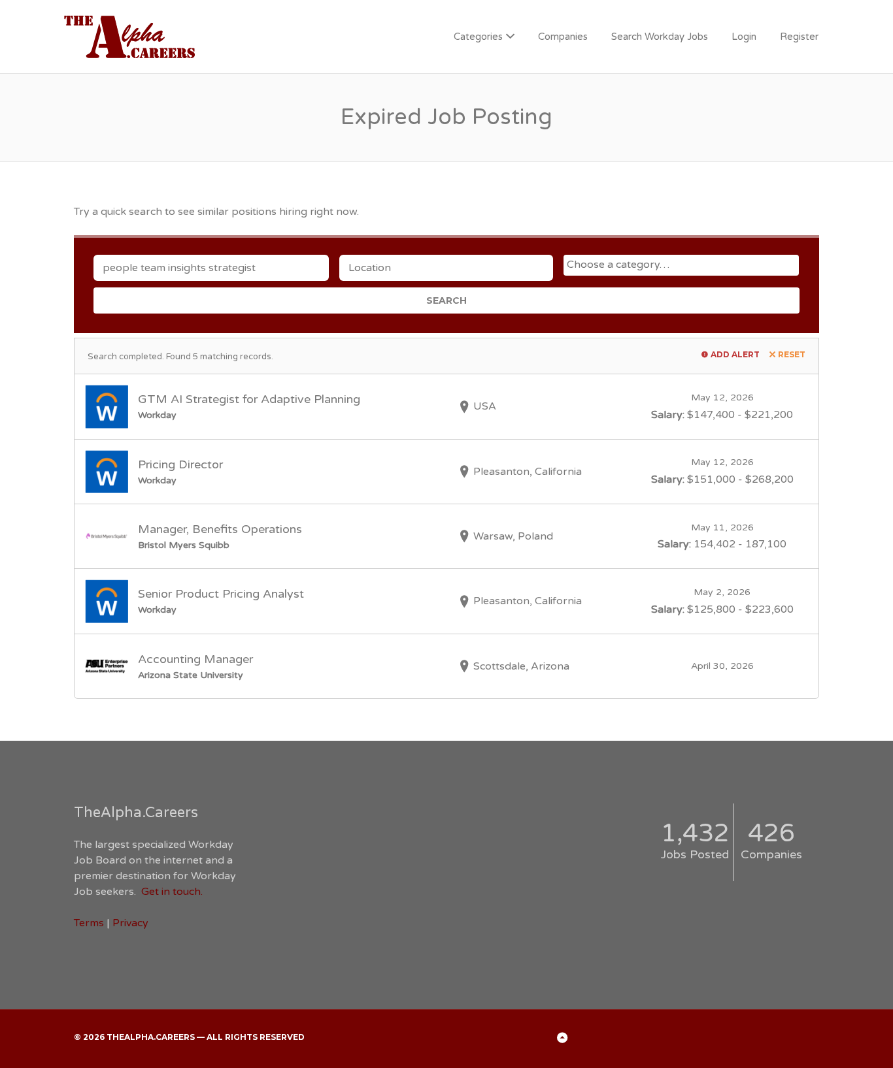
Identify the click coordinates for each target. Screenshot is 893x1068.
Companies (563, 36)
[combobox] (681, 265)
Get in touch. (172, 891)
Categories (478, 36)
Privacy (130, 923)
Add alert (735, 354)
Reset (791, 354)
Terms (89, 923)
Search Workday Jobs (659, 36)
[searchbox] (683, 264)
